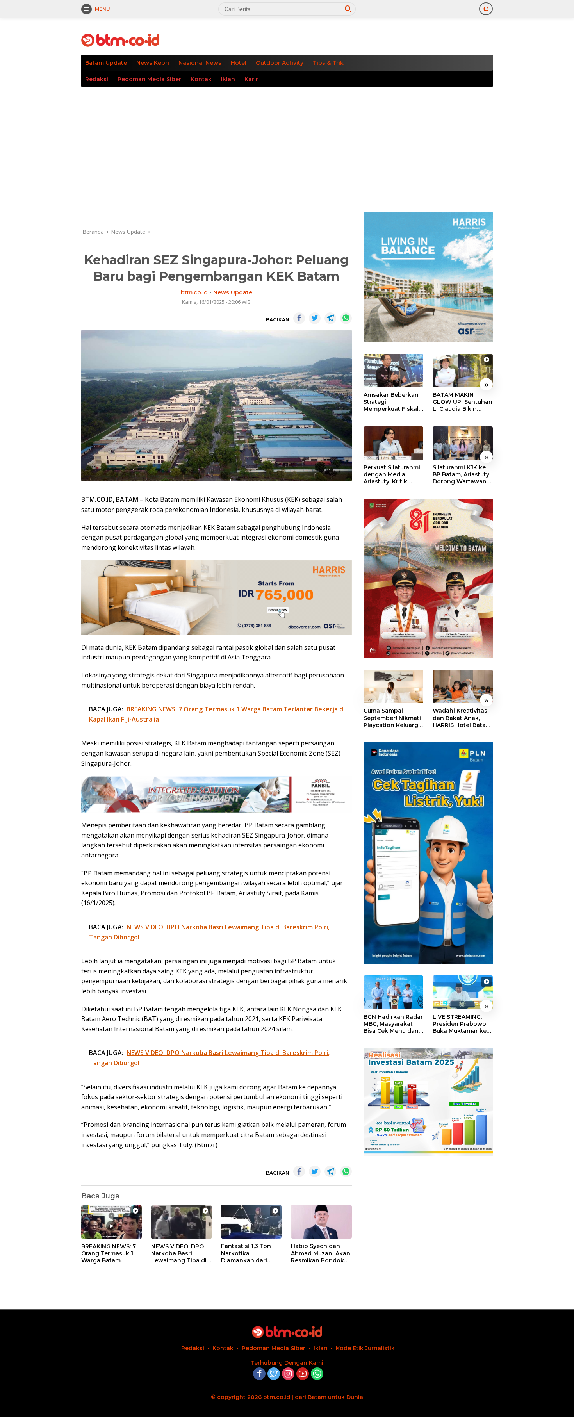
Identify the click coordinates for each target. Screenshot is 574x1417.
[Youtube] (302, 1374)
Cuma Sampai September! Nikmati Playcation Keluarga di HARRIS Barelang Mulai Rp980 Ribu (393, 718)
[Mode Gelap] (486, 8)
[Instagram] (288, 1374)
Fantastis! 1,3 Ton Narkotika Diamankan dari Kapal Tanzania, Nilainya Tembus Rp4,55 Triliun (246, 1253)
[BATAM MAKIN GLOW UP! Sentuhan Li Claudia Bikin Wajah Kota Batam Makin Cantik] (463, 370)
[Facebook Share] (299, 318)
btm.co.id (194, 292)
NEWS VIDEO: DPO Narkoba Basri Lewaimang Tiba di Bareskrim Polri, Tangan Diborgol (179, 1253)
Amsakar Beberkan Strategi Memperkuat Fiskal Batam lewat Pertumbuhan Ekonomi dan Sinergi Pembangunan (391, 402)
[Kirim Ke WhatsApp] (346, 318)
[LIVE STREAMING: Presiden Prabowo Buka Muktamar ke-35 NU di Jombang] (463, 992)
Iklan (228, 79)
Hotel (238, 62)
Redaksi (96, 79)
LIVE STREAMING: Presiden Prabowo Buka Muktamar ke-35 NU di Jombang (461, 1024)
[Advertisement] (287, 146)
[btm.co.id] (120, 39)
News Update (232, 292)
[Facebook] (259, 1374)
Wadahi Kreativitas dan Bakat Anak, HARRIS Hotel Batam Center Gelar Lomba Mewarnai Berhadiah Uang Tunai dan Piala (462, 718)
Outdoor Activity (279, 62)
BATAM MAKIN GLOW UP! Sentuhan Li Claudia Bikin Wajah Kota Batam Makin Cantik (462, 402)
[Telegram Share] (330, 318)
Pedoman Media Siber (149, 79)
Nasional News (199, 62)
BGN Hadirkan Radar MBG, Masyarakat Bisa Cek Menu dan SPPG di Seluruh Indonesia (393, 1024)
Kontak (201, 79)
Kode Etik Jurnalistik (365, 1348)
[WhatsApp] (317, 1374)
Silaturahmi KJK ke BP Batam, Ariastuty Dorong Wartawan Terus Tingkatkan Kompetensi (461, 474)
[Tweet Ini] (315, 318)
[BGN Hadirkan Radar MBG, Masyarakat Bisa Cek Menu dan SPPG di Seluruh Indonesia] (394, 992)
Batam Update (106, 62)
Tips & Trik (328, 62)
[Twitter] (273, 1374)
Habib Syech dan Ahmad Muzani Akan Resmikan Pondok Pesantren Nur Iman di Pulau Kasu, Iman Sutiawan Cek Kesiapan (320, 1253)
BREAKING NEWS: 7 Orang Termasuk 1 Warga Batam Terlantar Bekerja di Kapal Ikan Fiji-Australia (109, 1253)
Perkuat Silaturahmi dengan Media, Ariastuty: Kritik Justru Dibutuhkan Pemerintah (392, 474)
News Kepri (152, 62)
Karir (251, 79)
